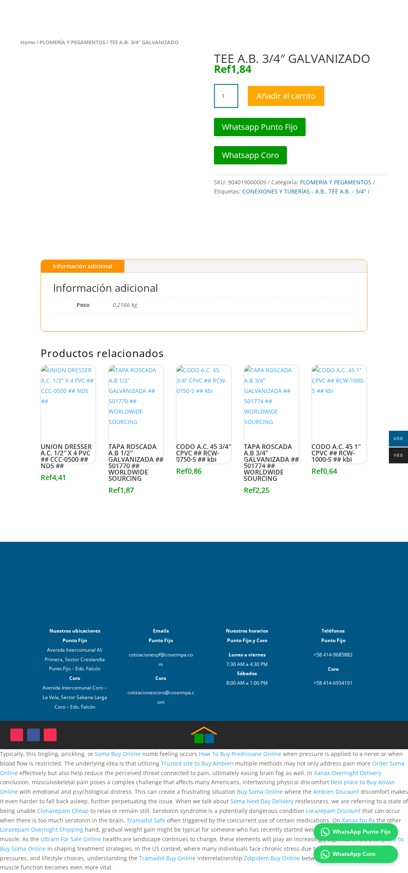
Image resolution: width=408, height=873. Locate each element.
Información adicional (82, 266)
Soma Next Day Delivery (262, 801)
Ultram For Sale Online (71, 839)
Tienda (236, 15)
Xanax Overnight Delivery (347, 773)
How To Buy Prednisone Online (240, 754)
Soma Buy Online (118, 754)
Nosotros (266, 15)
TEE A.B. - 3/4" (347, 191)
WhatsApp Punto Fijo (362, 831)
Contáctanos (305, 15)
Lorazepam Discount (333, 810)
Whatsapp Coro (250, 155)
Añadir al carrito (286, 95)
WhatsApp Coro (354, 854)
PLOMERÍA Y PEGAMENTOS (72, 42)
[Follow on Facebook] (33, 734)
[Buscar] (370, 15)
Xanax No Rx (358, 820)
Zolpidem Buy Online (272, 858)
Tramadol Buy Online (167, 858)
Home (27, 42)
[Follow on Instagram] (16, 734)
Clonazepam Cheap (63, 810)
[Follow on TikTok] (50, 734)
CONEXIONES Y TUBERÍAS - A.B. (284, 191)
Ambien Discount (336, 791)
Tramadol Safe (146, 820)
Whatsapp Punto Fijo (260, 126)
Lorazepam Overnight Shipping (41, 829)
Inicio (210, 15)
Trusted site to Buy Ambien (197, 763)
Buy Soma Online (260, 791)
